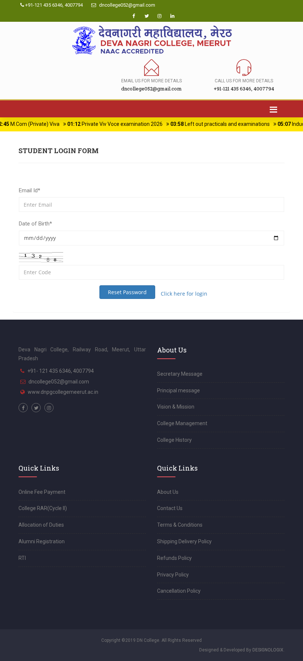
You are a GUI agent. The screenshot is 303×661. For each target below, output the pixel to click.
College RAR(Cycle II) (42, 508)
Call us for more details (244, 80)
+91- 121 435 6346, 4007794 (60, 371)
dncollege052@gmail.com (126, 5)
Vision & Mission (175, 407)
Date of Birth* (35, 223)
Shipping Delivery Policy (184, 541)
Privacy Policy (173, 575)
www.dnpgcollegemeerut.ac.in (63, 392)
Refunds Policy (174, 558)
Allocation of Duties (41, 525)
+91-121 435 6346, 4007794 (53, 5)
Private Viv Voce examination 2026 (107, 124)
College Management (182, 423)
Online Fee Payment (41, 492)
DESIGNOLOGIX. (268, 650)
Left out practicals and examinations (213, 124)
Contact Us (170, 508)
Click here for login (184, 293)
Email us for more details (151, 80)
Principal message (178, 390)
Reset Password (127, 292)
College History (174, 440)
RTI (22, 558)
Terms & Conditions (179, 525)
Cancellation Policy (179, 591)
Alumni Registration (41, 541)
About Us (167, 492)
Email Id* (29, 190)
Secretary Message (179, 374)
